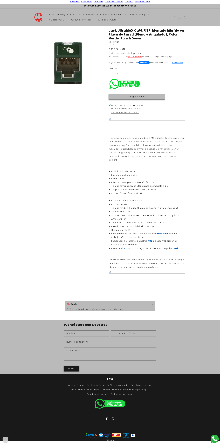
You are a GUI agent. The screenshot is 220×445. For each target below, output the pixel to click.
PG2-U (122, 248)
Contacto (86, 1)
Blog (144, 389)
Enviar (71, 368)
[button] (65, 14)
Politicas (98, 1)
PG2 (150, 240)
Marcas (129, 1)
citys (113, 440)
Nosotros (75, 1)
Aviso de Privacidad (111, 389)
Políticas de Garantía (117, 385)
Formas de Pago (131, 389)
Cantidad (113, 69)
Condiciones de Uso (141, 385)
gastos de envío (135, 56)
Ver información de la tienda (125, 112)
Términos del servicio (97, 394)
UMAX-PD (163, 233)
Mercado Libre (142, 1)
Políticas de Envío (96, 385)
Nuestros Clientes (114, 1)
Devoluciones (78, 389)
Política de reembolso (122, 394)
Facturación (93, 389)
